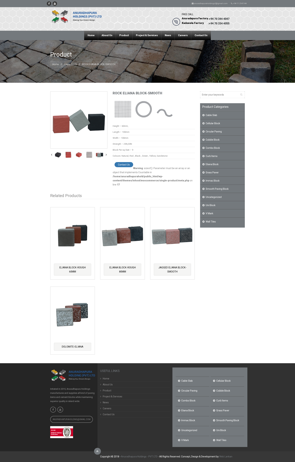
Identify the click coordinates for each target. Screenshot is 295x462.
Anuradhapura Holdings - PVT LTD (139, 456)
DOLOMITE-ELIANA (72, 346)
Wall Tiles (211, 221)
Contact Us (124, 164)
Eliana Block (70, 64)
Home (55, 64)
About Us (108, 384)
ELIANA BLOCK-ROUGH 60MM (72, 269)
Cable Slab (211, 115)
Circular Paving (214, 131)
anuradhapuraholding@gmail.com (71, 419)
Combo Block (213, 148)
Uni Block (210, 205)
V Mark (209, 213)
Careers (107, 408)
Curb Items (211, 156)
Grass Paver (212, 172)
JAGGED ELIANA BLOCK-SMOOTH (172, 269)
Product (107, 390)
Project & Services (112, 396)
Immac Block (213, 180)
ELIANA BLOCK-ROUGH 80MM (122, 269)
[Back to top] (97, 451)
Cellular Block (213, 123)
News (106, 402)
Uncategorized (214, 197)
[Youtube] (55, 3)
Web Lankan (225, 456)
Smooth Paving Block (217, 188)
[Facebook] (49, 3)
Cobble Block (213, 139)
